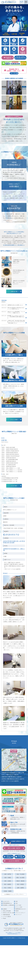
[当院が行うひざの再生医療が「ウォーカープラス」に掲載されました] (6, 282)
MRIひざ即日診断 (7, 910)
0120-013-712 (12, 535)
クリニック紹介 (19, 907)
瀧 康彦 (14, 541)
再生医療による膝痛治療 (14, 44)
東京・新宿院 (20, 884)
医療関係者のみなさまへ (21, 908)
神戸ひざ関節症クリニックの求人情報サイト (14, 932)
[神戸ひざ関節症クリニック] (8, 2)
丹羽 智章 (9, 541)
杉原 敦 (5, 541)
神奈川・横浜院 (20, 881)
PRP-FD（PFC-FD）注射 (8, 912)
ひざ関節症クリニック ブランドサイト (14, 894)
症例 (16, 901)
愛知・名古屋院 (20, 877)
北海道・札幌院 (7, 891)
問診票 (17, 910)
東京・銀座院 (7, 884)
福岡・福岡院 (20, 887)
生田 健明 (12, 542)
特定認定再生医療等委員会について (14, 933)
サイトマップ (18, 914)
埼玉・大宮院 (7, 887)
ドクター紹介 (5, 52)
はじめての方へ (5, 44)
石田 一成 (18, 541)
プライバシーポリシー (20, 912)
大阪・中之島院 (20, 874)
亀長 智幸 (6, 542)
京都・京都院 (7, 877)
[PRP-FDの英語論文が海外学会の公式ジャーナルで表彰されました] (6, 272)
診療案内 (23, 43)
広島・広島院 (7, 881)
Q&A (17, 903)
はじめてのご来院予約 (22, 52)
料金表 (4, 918)
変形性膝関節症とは (7, 903)
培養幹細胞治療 (6, 914)
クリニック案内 (14, 52)
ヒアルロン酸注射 (7, 916)
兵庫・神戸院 (7, 874)
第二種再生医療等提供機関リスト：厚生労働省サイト (14, 245)
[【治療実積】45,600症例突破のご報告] (6, 261)
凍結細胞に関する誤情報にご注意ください (14, 70)
